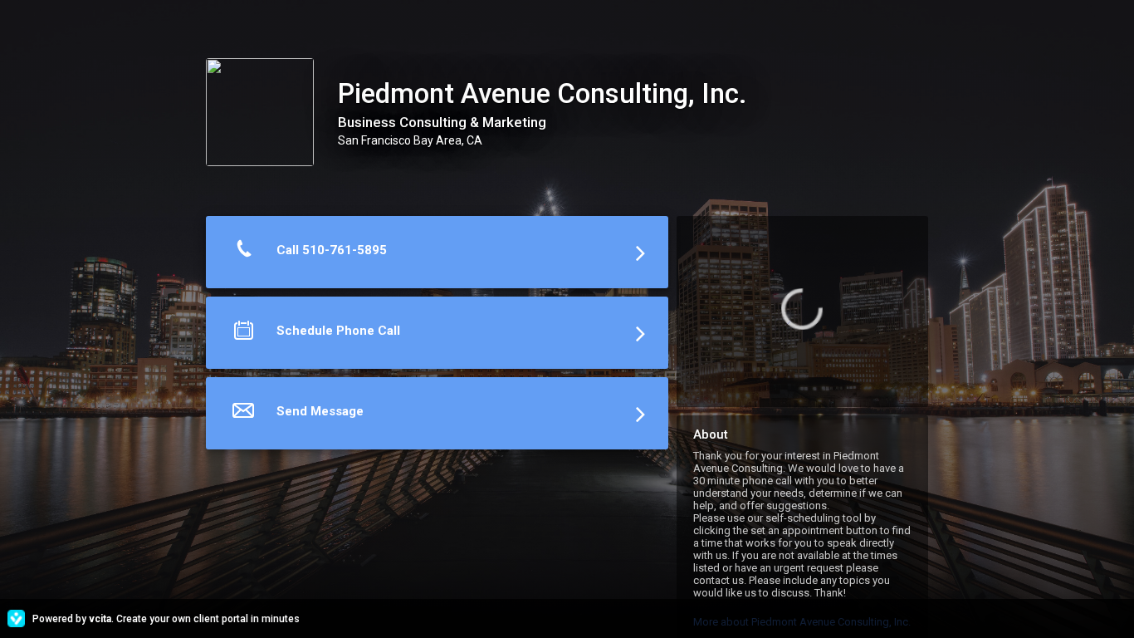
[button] (437, 256)
